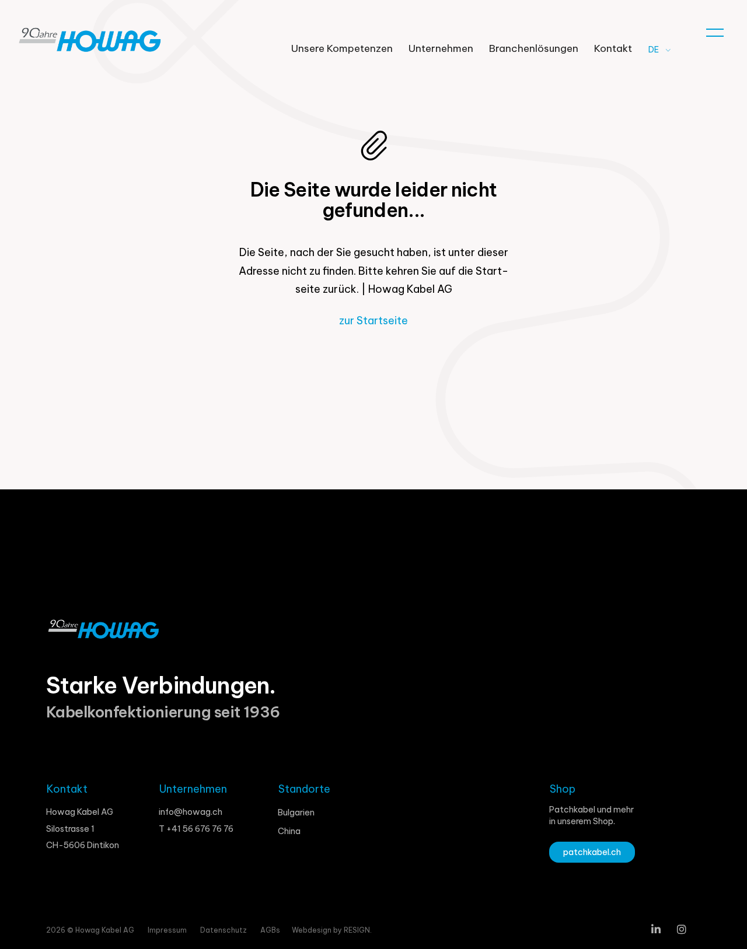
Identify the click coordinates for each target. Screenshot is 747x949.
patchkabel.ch (592, 852)
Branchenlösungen (533, 48)
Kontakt (613, 48)
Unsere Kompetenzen (342, 48)
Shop (562, 789)
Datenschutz (224, 930)
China (289, 831)
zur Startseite (373, 320)
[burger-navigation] (714, 29)
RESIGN (357, 930)
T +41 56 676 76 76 (196, 829)
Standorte (304, 789)
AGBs (270, 930)
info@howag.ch (190, 812)
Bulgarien (296, 812)
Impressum (168, 930)
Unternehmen (441, 48)
